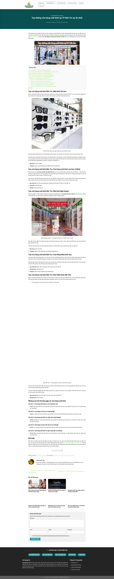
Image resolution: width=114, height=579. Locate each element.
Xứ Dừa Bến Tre (34, 36)
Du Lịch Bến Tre (61, 3)
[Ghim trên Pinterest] (59, 451)
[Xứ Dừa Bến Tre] (29, 4)
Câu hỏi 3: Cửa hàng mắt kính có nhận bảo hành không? (43, 83)
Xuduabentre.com (26, 562)
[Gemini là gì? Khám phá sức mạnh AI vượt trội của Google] (57, 484)
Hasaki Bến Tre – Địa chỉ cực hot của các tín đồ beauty (71, 471)
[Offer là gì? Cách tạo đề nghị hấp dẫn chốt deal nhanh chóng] (37, 484)
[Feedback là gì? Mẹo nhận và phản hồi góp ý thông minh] (77, 484)
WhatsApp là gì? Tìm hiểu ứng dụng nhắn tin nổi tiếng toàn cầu (56, 506)
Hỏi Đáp (81, 3)
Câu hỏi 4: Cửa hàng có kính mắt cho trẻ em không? (42, 84)
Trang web (69, 529)
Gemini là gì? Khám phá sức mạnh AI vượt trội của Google (57, 491)
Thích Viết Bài (64, 22)
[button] (36, 67)
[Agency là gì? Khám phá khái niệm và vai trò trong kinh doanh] (37, 499)
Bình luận (32, 518)
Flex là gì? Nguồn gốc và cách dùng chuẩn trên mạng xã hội (76, 506)
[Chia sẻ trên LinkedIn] (62, 451)
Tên (31, 529)
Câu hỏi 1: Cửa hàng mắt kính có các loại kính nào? (42, 79)
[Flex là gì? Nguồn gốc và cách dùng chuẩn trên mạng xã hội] (77, 499)
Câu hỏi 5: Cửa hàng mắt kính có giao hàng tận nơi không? (43, 86)
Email (50, 529)
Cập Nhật (61, 15)
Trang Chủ (41, 3)
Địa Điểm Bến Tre (51, 3)
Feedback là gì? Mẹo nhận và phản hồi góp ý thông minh (76, 491)
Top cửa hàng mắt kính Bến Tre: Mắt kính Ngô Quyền (40, 73)
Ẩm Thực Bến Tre (72, 3)
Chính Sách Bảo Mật (76, 567)
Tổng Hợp (41, 6)
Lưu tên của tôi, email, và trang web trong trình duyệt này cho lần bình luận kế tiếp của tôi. (50, 535)
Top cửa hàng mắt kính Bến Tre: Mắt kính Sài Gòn (40, 70)
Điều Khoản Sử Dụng (76, 565)
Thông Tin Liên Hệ (75, 569)
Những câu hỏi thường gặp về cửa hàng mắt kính (39, 78)
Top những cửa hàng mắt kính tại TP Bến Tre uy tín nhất (63, 455)
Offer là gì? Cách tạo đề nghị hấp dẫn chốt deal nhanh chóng (37, 491)
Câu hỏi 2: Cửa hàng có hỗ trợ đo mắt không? (41, 81)
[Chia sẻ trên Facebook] (52, 451)
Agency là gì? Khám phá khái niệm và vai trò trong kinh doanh (37, 506)
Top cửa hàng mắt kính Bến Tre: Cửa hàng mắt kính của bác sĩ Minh (44, 71)
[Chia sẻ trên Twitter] (55, 451)
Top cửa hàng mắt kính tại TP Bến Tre (72, 442)
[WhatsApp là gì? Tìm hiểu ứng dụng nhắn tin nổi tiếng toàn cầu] (57, 499)
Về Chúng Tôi (74, 562)
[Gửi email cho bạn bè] (57, 451)
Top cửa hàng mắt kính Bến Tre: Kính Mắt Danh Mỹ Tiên (41, 76)
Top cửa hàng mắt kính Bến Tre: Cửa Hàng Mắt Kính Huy (41, 75)
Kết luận (31, 87)
